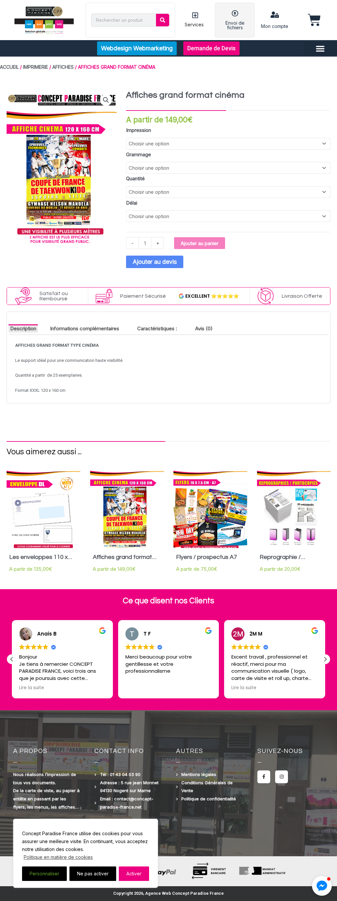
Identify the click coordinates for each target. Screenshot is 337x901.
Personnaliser (44, 873)
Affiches (63, 67)
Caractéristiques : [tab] (157, 328)
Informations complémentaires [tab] (84, 328)
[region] (85, 853)
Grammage (138, 154)
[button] (320, 48)
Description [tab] (23, 328)
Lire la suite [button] (137, 688)
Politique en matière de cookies (58, 857)
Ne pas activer (93, 873)
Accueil (9, 67)
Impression (138, 130)
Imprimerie (35, 67)
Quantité (135, 178)
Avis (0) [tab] (204, 328)
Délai (131, 203)
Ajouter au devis (155, 261)
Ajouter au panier (200, 243)
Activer (134, 873)
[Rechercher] (162, 20)
